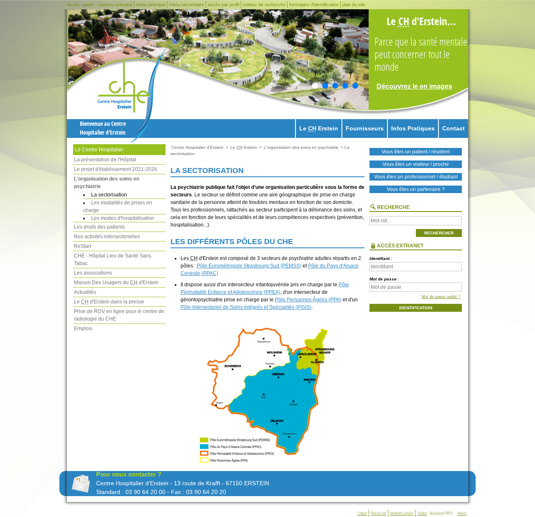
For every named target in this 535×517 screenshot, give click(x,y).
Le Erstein (318, 128)
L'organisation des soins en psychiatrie (106, 182)
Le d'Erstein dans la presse (109, 302)
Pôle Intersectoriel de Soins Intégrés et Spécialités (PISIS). (247, 307)
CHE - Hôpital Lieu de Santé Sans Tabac (112, 259)
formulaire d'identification (314, 4)
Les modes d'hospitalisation (122, 218)
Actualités (85, 292)
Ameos (462, 513)
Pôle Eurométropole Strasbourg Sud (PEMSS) (249, 266)
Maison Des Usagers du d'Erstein (116, 282)
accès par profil (223, 4)
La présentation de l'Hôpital (105, 160)
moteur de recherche (264, 4)
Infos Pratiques (413, 128)
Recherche (393, 207)
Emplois (83, 328)
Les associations (93, 273)
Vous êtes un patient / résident (416, 152)
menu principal (150, 4)
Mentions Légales (401, 513)
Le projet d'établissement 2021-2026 (115, 169)
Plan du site (378, 513)
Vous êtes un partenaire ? (416, 189)
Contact (453, 128)
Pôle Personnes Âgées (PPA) (308, 300)
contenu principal (115, 4)
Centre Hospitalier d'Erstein (197, 147)
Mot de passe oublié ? (441, 297)
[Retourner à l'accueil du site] (133, 94)
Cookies (422, 513)
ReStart (82, 246)
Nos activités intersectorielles (107, 236)
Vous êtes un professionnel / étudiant (416, 177)
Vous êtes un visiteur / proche (415, 164)
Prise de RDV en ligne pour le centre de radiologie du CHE (119, 315)
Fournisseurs (365, 128)
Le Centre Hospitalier (99, 150)
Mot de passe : (384, 279)
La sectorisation (109, 195)
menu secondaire (186, 4)
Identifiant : (380, 258)
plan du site (353, 4)
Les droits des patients (99, 227)
